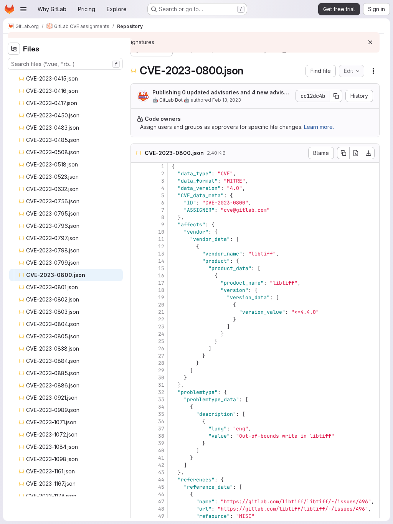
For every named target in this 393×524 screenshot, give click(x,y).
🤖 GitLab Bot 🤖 (171, 100)
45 (161, 487)
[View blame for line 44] (137, 479)
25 (161, 341)
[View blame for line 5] (137, 195)
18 (161, 290)
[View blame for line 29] (137, 370)
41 (161, 458)
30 (161, 377)
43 (161, 472)
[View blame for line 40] (137, 450)
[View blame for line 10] (137, 232)
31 (161, 385)
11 (161, 239)
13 (161, 253)
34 (161, 407)
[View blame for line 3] (137, 181)
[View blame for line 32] (137, 392)
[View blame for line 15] (137, 268)
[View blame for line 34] (137, 406)
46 (161, 494)
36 (161, 421)
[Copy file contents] (343, 153)
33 (161, 399)
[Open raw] (356, 153)
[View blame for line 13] (137, 253)
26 (161, 348)
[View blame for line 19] (137, 297)
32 (161, 392)
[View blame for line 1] (137, 166)
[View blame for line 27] (137, 355)
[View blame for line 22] (137, 319)
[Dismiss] (370, 42)
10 (161, 232)
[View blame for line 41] (137, 457)
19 (161, 297)
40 (161, 450)
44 (161, 479)
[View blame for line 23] (137, 326)
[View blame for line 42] (137, 465)
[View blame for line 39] (137, 443)
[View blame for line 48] (137, 508)
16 (161, 275)
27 (161, 356)
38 (161, 436)
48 (161, 509)
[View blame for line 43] (137, 472)
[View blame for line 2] (137, 173)
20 (161, 305)
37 (161, 428)
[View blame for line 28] (137, 363)
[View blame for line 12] (137, 246)
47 (161, 501)
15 (161, 268)
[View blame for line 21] (137, 312)
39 (161, 443)
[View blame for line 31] (137, 385)
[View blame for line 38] (137, 436)
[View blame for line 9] (137, 224)
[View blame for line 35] (137, 414)
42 (161, 465)
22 (161, 319)
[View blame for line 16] (137, 275)
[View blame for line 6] (137, 202)
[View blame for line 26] (137, 348)
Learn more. (319, 127)
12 (161, 246)
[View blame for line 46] (137, 494)
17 (161, 283)
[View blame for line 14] (137, 261)
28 (161, 363)
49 (161, 516)
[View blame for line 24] (137, 334)
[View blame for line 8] (137, 217)
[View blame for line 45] (137, 487)
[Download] (368, 153)
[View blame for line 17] (137, 283)
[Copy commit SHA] (336, 96)
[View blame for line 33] (137, 399)
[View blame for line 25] (137, 341)
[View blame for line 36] (137, 421)
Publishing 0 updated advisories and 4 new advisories (221, 92)
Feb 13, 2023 (226, 100)
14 (161, 261)
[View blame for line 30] (137, 377)
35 (161, 414)
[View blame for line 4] (137, 188)
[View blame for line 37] (137, 428)
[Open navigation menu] (23, 9)
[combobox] (65, 64)
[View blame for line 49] (137, 516)
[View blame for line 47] (137, 501)
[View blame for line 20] (137, 304)
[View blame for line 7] (137, 210)
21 (161, 312)
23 (161, 326)
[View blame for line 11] (137, 239)
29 (161, 370)
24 (161, 334)
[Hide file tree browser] (14, 49)
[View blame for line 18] (137, 290)
